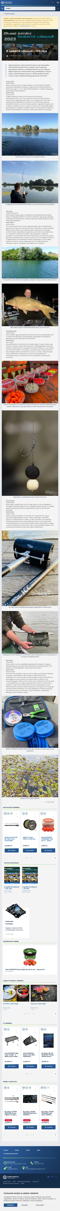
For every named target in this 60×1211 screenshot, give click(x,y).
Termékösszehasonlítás (10, 1153)
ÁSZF (14, 1181)
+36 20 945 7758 (39, 1163)
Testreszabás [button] (40, 1205)
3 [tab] (31, 858)
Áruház (5, 1150)
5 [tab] (34, 1014)
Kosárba (12, 850)
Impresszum (36, 1181)
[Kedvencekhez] (17, 814)
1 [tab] (26, 858)
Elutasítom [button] (24, 1205)
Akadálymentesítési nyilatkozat (11, 1183)
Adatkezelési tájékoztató (24, 1181)
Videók (17, 1150)
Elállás (22, 1183)
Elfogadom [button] (10, 1205)
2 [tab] (28, 858)
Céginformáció (7, 1181)
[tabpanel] (16, 997)
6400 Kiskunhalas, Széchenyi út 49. (35, 1169)
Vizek (38, 1150)
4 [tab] (33, 858)
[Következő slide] (55, 858)
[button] (30, 135)
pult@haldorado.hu (25, 26)
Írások (28, 1150)
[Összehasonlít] (17, 817)
